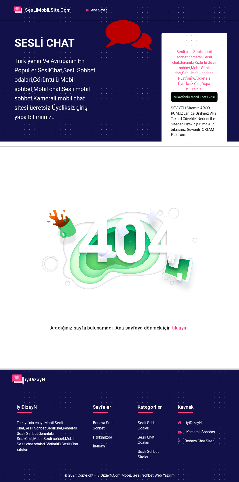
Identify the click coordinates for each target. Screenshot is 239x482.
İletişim (99, 446)
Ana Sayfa (100, 9)
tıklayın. (180, 328)
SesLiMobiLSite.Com (47, 10)
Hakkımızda (102, 437)
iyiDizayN (34, 379)
